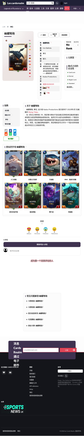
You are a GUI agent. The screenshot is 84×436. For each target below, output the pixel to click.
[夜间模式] (57, 3)
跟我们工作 (33, 383)
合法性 (7, 110)
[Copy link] (6, 130)
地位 (31, 393)
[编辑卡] (51, 43)
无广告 (67, 8)
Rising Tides (33, 112)
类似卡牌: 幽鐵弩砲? (35, 326)
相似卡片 (8, 115)
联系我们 (32, 374)
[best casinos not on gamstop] (13, 409)
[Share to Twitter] (14, 130)
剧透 (44, 35)
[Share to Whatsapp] (10, 134)
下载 (47, 88)
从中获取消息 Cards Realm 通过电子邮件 (18, 350)
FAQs (31, 389)
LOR (3, 27)
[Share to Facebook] (10, 130)
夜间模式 (61, 376)
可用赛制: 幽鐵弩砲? (35, 320)
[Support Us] (4, 373)
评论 (6, 119)
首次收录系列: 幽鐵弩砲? (37, 314)
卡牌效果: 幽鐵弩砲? (35, 307)
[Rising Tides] (6, 40)
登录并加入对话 (42, 244)
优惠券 (32, 380)
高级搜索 (64, 35)
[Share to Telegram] (14, 134)
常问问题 (8, 124)
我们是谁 (32, 377)
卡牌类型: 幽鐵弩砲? (35, 301)
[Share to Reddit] (6, 134)
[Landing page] (4, 3)
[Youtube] (10, 373)
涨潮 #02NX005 (48, 84)
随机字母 (55, 35)
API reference (34, 386)
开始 (31, 371)
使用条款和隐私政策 (36, 396)
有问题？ (11, 139)
